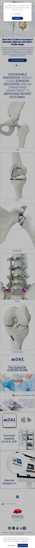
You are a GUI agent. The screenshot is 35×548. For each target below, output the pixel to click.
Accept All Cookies (23, 545)
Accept (17, 18)
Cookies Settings (11, 545)
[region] (17, 542)
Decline (17, 14)
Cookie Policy (24, 541)
